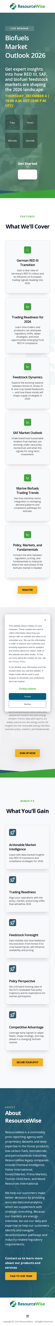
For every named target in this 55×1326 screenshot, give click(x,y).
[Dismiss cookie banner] (45, 620)
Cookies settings (27, 689)
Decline (27, 704)
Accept (27, 696)
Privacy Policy (18, 661)
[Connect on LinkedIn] (27, 1316)
